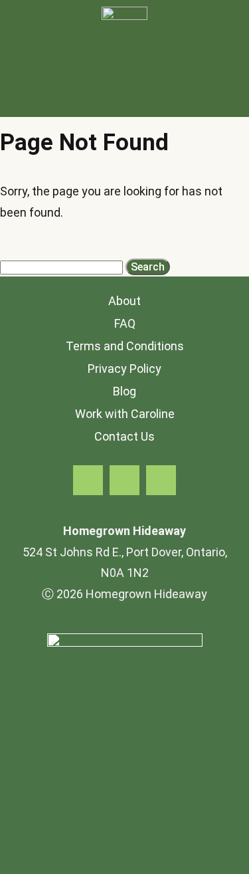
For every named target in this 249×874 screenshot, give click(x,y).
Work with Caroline (125, 414)
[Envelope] (161, 480)
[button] (125, 100)
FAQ (124, 323)
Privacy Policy (124, 369)
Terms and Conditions (125, 346)
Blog (124, 391)
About (124, 301)
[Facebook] (88, 480)
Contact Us (124, 436)
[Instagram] (124, 480)
